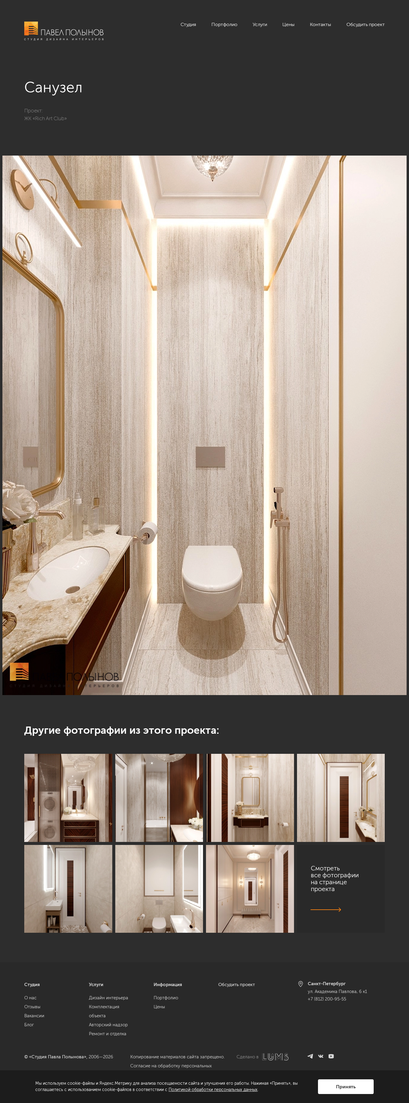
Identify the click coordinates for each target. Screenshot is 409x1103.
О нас (30, 997)
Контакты (320, 24)
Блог (29, 1024)
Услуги (260, 24)
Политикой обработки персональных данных (213, 1089)
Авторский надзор (108, 1024)
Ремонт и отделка (107, 1033)
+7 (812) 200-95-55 (327, 999)
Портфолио (224, 24)
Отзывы (32, 1006)
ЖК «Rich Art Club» (45, 118)
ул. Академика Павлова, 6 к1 (337, 991)
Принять (346, 1087)
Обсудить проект (365, 24)
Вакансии (34, 1015)
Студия (188, 24)
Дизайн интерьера (108, 997)
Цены (288, 24)
